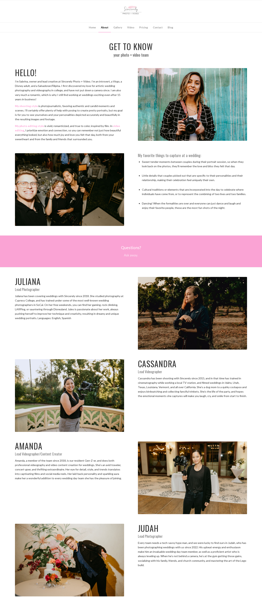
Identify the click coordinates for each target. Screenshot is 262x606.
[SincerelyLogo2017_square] (131, 11)
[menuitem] (92, 27)
